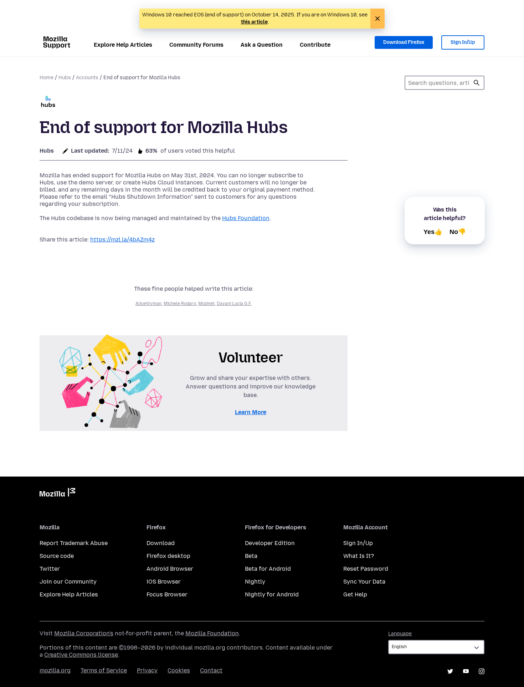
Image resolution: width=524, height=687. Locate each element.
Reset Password (365, 568)
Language (400, 634)
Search (476, 82)
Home (46, 78)
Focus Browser (167, 594)
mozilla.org (55, 670)
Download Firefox (403, 42)
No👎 (457, 231)
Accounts (87, 78)
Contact (211, 670)
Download (161, 543)
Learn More (250, 412)
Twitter (50, 568)
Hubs (64, 78)
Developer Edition (270, 543)
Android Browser (170, 568)
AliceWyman (148, 303)
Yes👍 (432, 231)
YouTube (466, 671)
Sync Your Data (364, 581)
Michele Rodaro (180, 303)
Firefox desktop (168, 556)
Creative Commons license (81, 654)
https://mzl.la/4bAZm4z (122, 239)
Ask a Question (262, 44)
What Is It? (358, 556)
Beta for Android (268, 568)
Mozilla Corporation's (83, 633)
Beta (251, 556)
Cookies (179, 670)
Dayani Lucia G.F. (234, 303)
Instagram (481, 671)
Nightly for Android (272, 594)
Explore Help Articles (123, 44)
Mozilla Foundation (212, 633)
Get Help (355, 594)
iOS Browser (164, 581)
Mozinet (206, 303)
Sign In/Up (463, 42)
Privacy (147, 670)
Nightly (255, 581)
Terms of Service (104, 670)
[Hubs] (48, 102)
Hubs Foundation (245, 218)
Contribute (315, 44)
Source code (57, 556)
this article (254, 22)
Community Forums (196, 44)
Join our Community (68, 581)
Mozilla (57, 493)
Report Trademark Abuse (74, 543)
